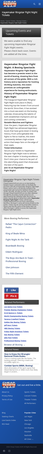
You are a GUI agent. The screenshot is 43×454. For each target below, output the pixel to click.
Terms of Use (7, 399)
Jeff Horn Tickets (10, 325)
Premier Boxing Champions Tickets (18, 310)
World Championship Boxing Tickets (18, 316)
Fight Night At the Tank (17, 239)
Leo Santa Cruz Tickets (13, 307)
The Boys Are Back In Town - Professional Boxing (20, 260)
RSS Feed (5, 424)
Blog (3, 413)
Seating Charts (8, 416)
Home (2, 21)
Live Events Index (9, 420)
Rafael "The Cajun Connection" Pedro (21, 226)
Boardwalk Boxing (15, 245)
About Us (5, 392)
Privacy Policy (7, 396)
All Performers (30, 403)
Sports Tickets (10, 21)
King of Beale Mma (15, 233)
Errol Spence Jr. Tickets (13, 313)
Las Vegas (28, 416)
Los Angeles (29, 428)
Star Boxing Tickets (12, 335)
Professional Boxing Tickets (15, 341)
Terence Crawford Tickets (14, 319)
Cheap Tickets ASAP (16, 447)
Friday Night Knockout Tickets (16, 332)
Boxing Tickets (21, 21)
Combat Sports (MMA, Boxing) (18, 365)
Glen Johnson (12, 267)
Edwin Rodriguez (14, 251)
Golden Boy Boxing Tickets (15, 322)
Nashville (28, 435)
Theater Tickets (30, 399)
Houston (27, 431)
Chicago (27, 424)
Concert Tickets (30, 396)
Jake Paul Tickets (11, 338)
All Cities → (28, 439)
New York (28, 420)
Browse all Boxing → (14, 344)
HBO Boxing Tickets (12, 328)
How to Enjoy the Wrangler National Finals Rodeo (17, 355)
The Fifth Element (14, 273)
